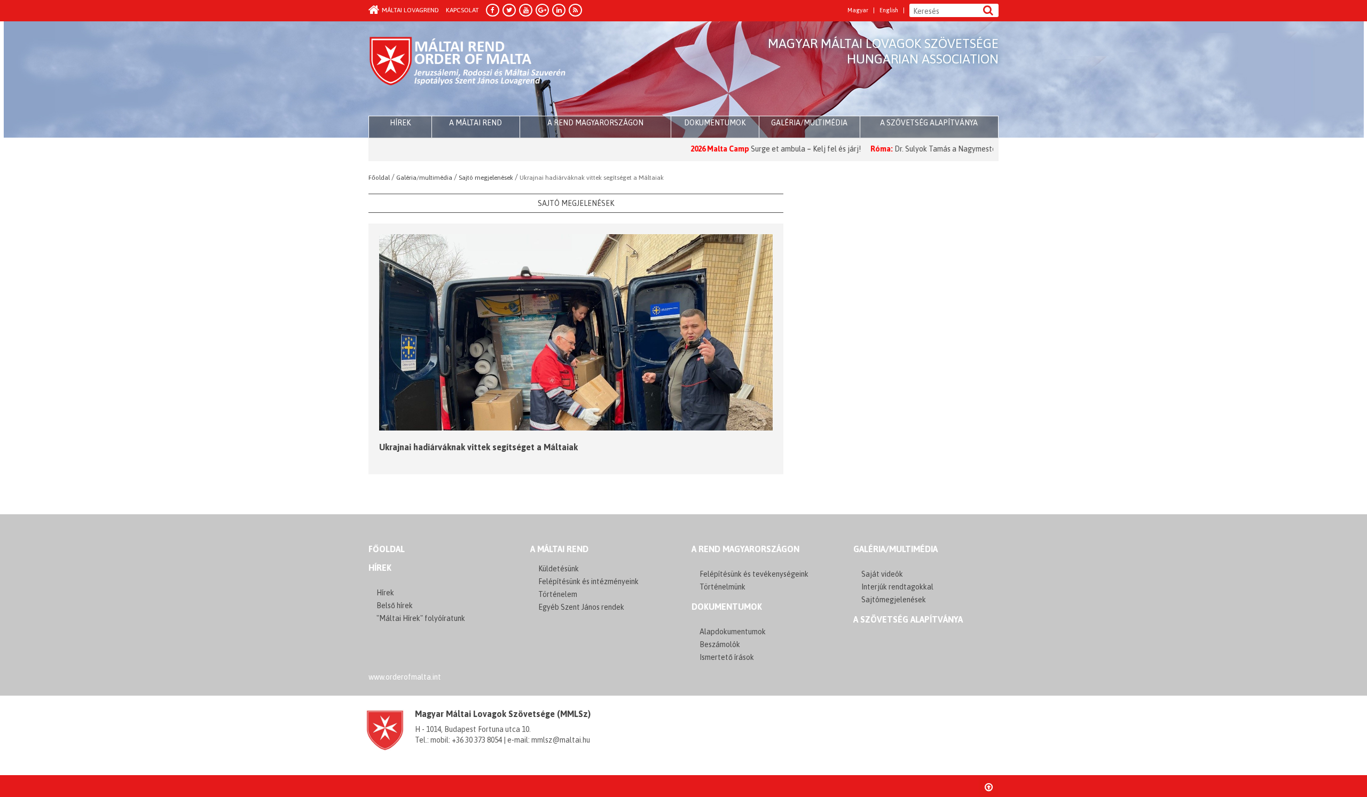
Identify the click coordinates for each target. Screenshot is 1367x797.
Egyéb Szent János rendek (581, 607)
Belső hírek (394, 605)
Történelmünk (722, 587)
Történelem (557, 594)
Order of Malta (468, 69)
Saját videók (882, 574)
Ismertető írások (727, 657)
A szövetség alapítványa (929, 122)
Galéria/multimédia (809, 122)
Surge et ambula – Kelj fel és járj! (770, 149)
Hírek (379, 567)
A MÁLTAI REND (559, 549)
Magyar (857, 10)
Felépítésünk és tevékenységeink (754, 574)
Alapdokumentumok (733, 631)
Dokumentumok (714, 122)
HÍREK (400, 122)
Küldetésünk (558, 568)
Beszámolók (720, 644)
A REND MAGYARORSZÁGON (745, 549)
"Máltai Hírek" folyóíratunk (420, 618)
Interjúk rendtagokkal (897, 587)
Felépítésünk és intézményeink (588, 581)
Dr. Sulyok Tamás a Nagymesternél (916, 149)
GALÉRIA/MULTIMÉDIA (895, 549)
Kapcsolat (462, 10)
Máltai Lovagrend (410, 10)
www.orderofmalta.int (404, 677)
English (888, 10)
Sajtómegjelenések (893, 599)
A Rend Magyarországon (595, 122)
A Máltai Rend (475, 122)
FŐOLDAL (386, 549)
